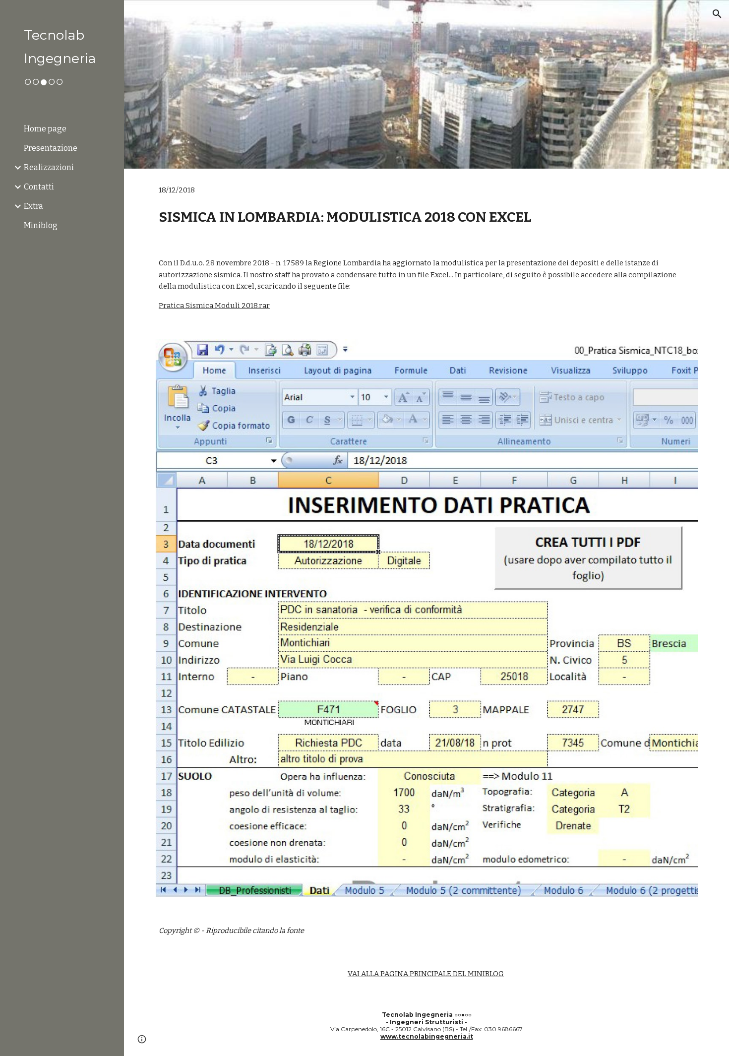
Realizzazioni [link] (49, 167)
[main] (426, 205)
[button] (717, 14)
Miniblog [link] (41, 225)
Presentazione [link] (50, 148)
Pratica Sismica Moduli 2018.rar (214, 305)
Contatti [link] (39, 186)
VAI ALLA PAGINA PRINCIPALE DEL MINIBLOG (426, 973)
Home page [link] (45, 128)
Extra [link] (33, 206)
